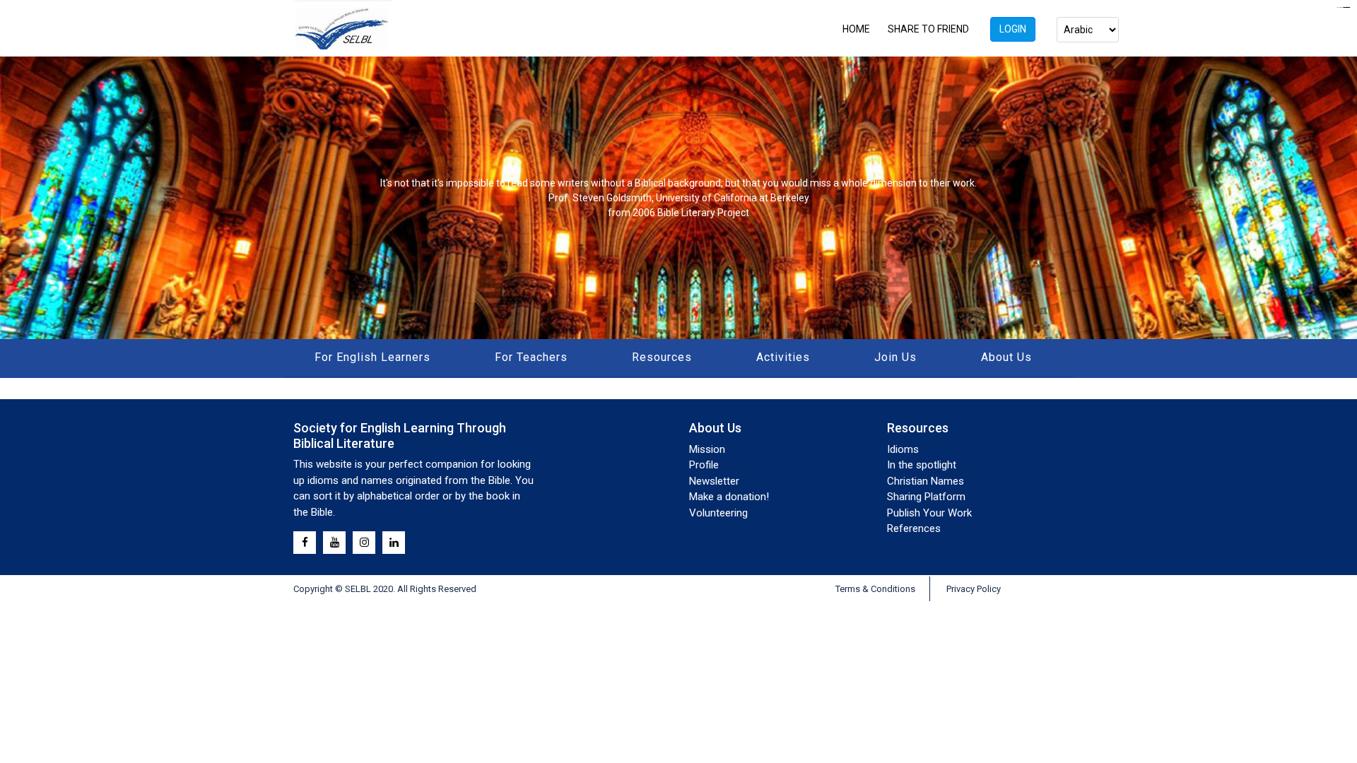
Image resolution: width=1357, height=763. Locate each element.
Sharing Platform (926, 496)
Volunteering (718, 513)
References (914, 528)
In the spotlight (921, 465)
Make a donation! (729, 496)
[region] (678, 198)
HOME (856, 29)
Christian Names (925, 481)
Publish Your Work (929, 513)
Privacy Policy (973, 589)
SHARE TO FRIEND (928, 29)
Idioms (903, 449)
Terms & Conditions (875, 589)
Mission (707, 449)
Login (1012, 29)
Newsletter (714, 481)
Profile (704, 465)
